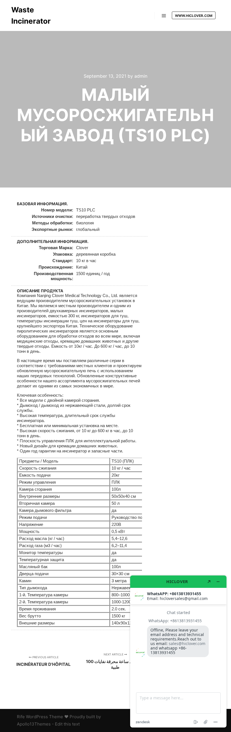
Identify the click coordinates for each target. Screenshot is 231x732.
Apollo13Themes (34, 724)
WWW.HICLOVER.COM (193, 16)
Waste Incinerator (31, 15)
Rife (21, 716)
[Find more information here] (178, 651)
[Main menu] (164, 15)
